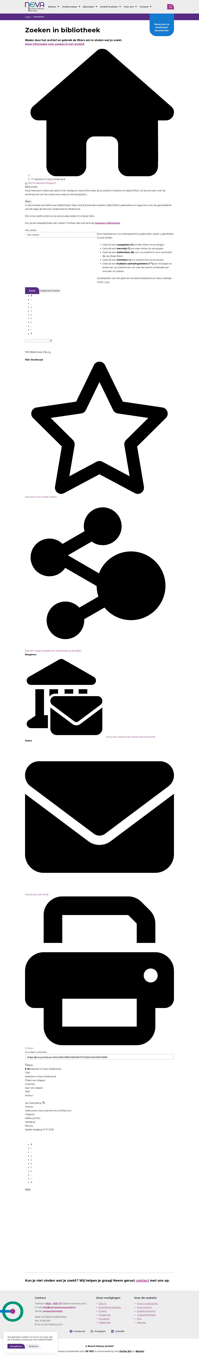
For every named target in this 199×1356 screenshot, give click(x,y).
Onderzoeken (69, 6)
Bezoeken (88, 6)
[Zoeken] (170, 6)
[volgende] (31, 333)
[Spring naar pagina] (51, 341)
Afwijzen (33, 1346)
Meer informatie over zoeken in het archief (54, 44)
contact (142, 1280)
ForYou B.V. (125, 1351)
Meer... (28, 201)
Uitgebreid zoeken (50, 290)
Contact (144, 6)
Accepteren (16, 1346)
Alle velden (31, 230)
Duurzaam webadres (36, 1052)
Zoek (32, 290)
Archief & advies (109, 6)
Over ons (129, 6)
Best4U (140, 1351)
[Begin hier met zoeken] (102, 175)
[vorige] (31, 296)
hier (107, 282)
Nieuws (52, 6)
